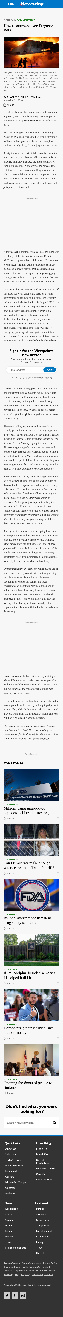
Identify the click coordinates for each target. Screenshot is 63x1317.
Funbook (41, 1208)
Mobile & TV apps (15, 1182)
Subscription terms (31, 1263)
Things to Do (43, 1225)
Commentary (25, 20)
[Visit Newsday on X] (15, 1295)
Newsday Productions (43, 1161)
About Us (10, 1148)
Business (10, 1236)
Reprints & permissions (26, 1270)
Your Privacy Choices (42, 1274)
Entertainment (44, 1230)
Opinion (9, 20)
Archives (10, 1193)
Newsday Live (13, 1170)
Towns (9, 1242)
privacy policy (46, 377)
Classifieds (42, 1173)
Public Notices (44, 1179)
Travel (39, 1247)
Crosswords (42, 1219)
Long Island (11, 1208)
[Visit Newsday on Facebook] (7, 1295)
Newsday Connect (46, 1168)
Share (10, 105)
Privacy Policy (50, 1263)
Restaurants (42, 1236)
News (8, 1230)
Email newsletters (15, 1165)
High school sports (15, 1247)
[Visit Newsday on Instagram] (23, 1295)
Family (39, 1242)
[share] (58, 818)
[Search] (54, 1122)
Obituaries (42, 1214)
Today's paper (13, 1159)
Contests (10, 1187)
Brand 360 (42, 1154)
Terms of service (12, 1263)
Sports (9, 1214)
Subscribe (10, 1154)
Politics (9, 1225)
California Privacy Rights (16, 1267)
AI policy (25, 1274)
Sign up (49, 370)
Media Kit (41, 1148)
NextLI (40, 1253)
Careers (9, 1176)
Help (17, 1274)
